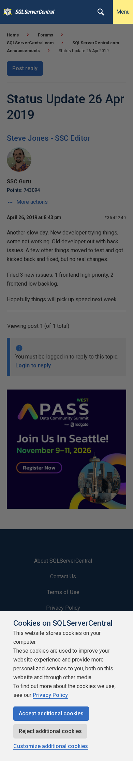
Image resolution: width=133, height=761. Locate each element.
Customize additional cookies (50, 746)
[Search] (101, 12)
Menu (123, 12)
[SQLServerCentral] (6, 12)
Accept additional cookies (51, 713)
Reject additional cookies (50, 731)
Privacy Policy (50, 695)
